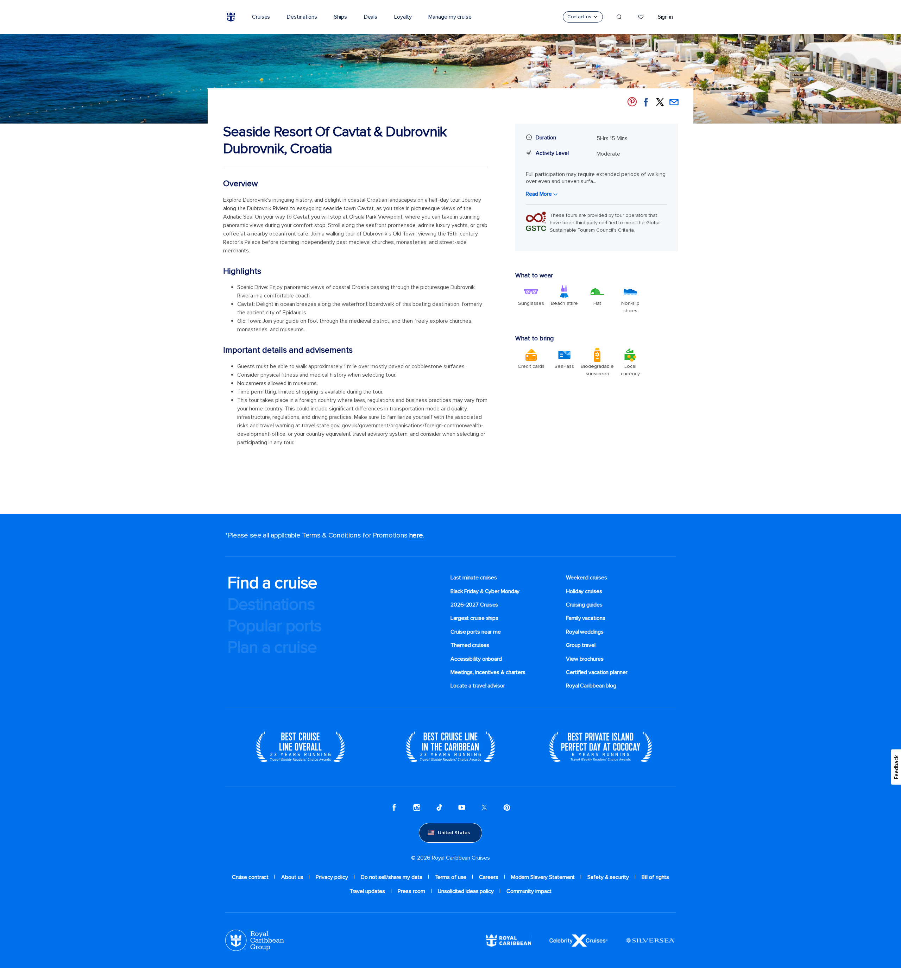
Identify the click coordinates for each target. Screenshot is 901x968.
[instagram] (416, 807)
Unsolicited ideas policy (466, 891)
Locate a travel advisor (477, 685)
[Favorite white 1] (641, 17)
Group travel (581, 645)
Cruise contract (250, 877)
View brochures (585, 658)
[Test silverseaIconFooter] (650, 940)
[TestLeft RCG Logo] (254, 940)
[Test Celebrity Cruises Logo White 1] (578, 940)
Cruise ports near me (475, 631)
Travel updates (367, 891)
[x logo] (484, 807)
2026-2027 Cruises (474, 604)
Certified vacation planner (597, 672)
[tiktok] (439, 807)
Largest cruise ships (474, 618)
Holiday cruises (584, 591)
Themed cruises (469, 645)
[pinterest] (506, 807)
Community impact (529, 891)
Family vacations (585, 618)
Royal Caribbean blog (591, 685)
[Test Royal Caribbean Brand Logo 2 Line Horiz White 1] (508, 940)
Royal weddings (585, 631)
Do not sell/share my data (391, 877)
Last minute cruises (473, 577)
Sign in (665, 16)
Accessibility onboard (476, 658)
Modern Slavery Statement (543, 877)
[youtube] (461, 807)
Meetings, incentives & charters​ (487, 672)
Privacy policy (332, 877)
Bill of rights (655, 877)
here (416, 535)
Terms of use (451, 877)
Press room (411, 891)
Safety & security (608, 877)
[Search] (619, 17)
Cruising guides (584, 604)
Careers (488, 877)
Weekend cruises (586, 577)
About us (292, 877)
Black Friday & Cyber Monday (484, 591)
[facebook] (394, 807)
